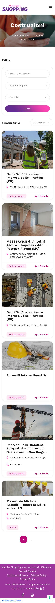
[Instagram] (32, 595)
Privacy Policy (38, 575)
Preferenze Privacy (17, 575)
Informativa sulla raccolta (11, 601)
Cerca (27, 108)
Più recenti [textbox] (39, 122)
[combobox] (41, 122)
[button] (50, 7)
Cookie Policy (27, 579)
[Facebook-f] (23, 595)
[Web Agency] (42, 588)
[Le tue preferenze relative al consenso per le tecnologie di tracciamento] (50, 598)
